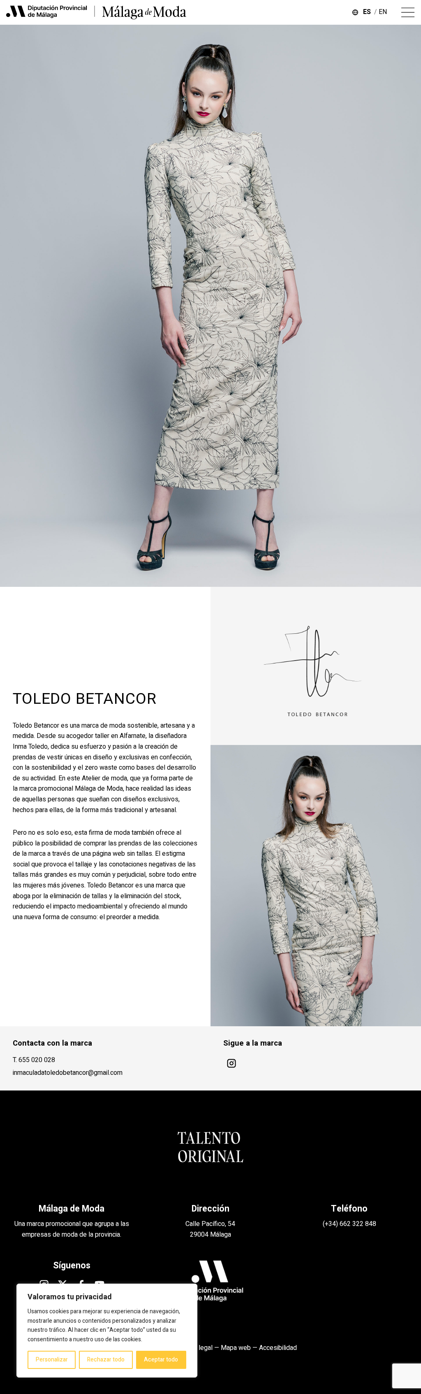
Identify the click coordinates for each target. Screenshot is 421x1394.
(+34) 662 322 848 (349, 1224)
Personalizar (52, 1359)
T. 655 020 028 (34, 1060)
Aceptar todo (161, 1359)
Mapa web (236, 1348)
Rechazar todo (106, 1359)
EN (384, 12)
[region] (106, 1331)
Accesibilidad (278, 1348)
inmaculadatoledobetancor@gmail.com (68, 1073)
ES (368, 12)
